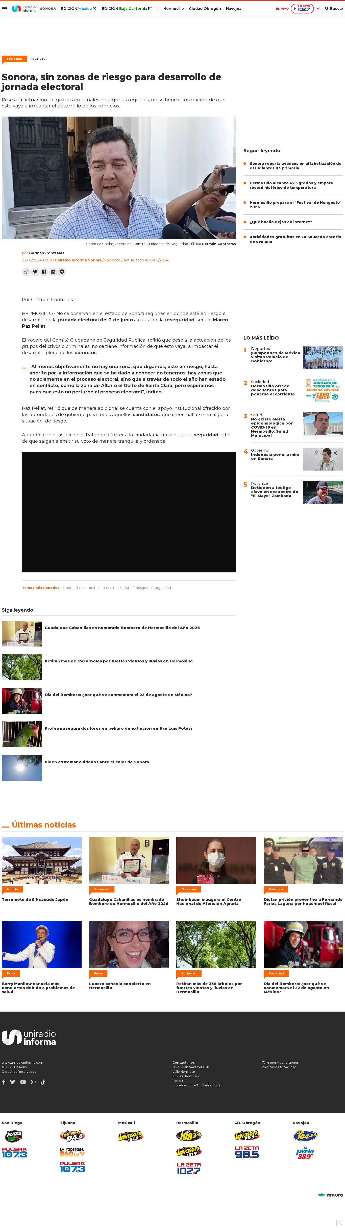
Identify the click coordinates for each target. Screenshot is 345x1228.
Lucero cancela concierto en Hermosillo (120, 985)
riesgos (142, 588)
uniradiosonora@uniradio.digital (197, 1085)
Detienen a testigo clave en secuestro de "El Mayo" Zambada (274, 491)
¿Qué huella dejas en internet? (281, 222)
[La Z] (189, 1168)
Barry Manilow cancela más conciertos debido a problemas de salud (38, 987)
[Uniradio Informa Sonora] (34, 8)
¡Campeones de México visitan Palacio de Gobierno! (275, 356)
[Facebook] (44, 271)
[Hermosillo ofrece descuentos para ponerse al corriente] (323, 390)
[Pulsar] (14, 1152)
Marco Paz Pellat (115, 588)
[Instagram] (33, 1082)
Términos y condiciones (280, 1062)
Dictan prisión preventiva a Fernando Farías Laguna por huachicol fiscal (303, 901)
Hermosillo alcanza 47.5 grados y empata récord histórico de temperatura (291, 185)
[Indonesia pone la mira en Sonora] (323, 459)
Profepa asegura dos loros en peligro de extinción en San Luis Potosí (118, 728)
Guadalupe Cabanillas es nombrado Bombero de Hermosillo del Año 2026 (122, 627)
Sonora (39, 58)
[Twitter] (35, 271)
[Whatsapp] (26, 271)
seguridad (162, 588)
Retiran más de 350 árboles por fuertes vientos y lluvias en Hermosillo (119, 661)
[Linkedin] (52, 271)
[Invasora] (14, 1136)
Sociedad (14, 58)
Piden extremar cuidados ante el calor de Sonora (97, 762)
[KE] (305, 1135)
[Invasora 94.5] (72, 1136)
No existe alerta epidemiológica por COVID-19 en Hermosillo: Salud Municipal (272, 427)
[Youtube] (23, 1082)
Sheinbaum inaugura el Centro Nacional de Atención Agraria (208, 901)
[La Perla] (305, 1153)
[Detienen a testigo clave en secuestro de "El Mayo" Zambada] (323, 492)
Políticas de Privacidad (279, 1067)
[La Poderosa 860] (72, 1152)
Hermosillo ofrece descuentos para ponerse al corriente (273, 390)
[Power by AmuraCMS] (330, 1195)
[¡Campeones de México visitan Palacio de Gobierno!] (323, 357)
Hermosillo (173, 8)
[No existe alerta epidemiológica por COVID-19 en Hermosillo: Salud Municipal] (323, 424)
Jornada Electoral (80, 588)
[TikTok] (43, 1082)
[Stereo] (189, 1135)
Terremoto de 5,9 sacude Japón (35, 899)
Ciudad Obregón (205, 8)
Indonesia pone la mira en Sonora (275, 456)
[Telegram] (61, 271)
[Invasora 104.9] (130, 1136)
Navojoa (233, 8)
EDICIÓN (76, 8)
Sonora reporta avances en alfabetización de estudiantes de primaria (295, 165)
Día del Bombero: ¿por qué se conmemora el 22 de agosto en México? (118, 694)
